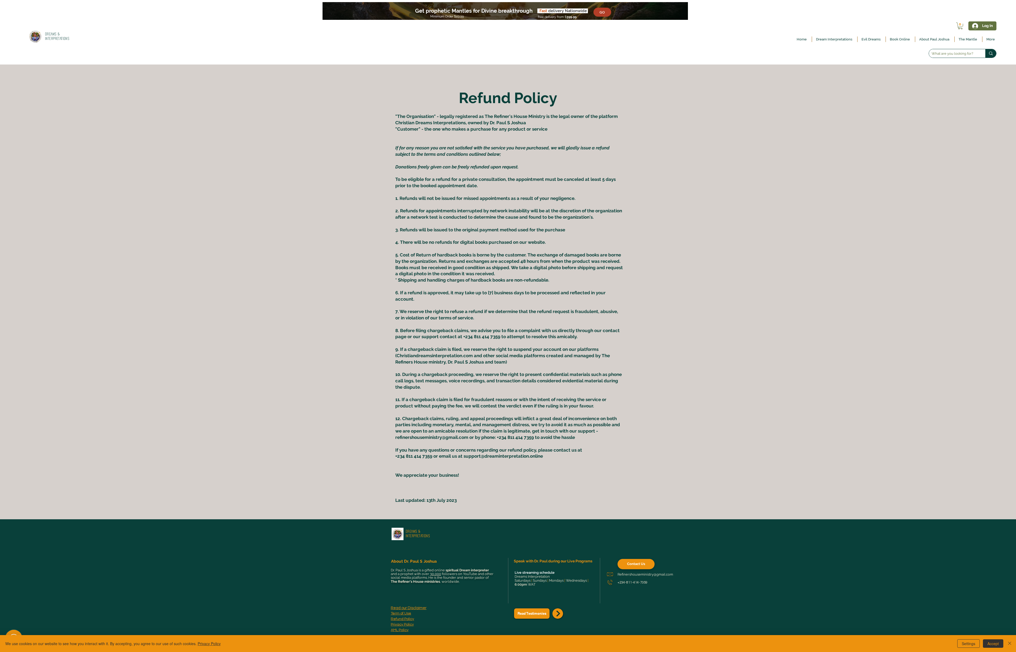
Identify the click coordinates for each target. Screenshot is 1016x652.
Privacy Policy (209, 643)
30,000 (435, 574)
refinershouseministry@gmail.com (431, 437)
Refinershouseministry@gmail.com (645, 574)
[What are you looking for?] (990, 53)
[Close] (1009, 643)
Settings (968, 643)
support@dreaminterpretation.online (503, 456)
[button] (960, 25)
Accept (993, 643)
